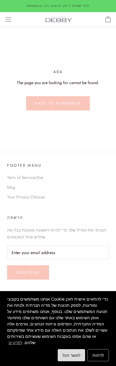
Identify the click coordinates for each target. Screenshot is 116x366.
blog (11, 187)
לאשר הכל (71, 355)
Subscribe (28, 272)
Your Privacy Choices (26, 197)
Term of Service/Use (25, 177)
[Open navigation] (8, 19)
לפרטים (15, 342)
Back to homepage (58, 103)
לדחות (98, 355)
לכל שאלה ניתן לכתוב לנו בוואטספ (58, 6)
